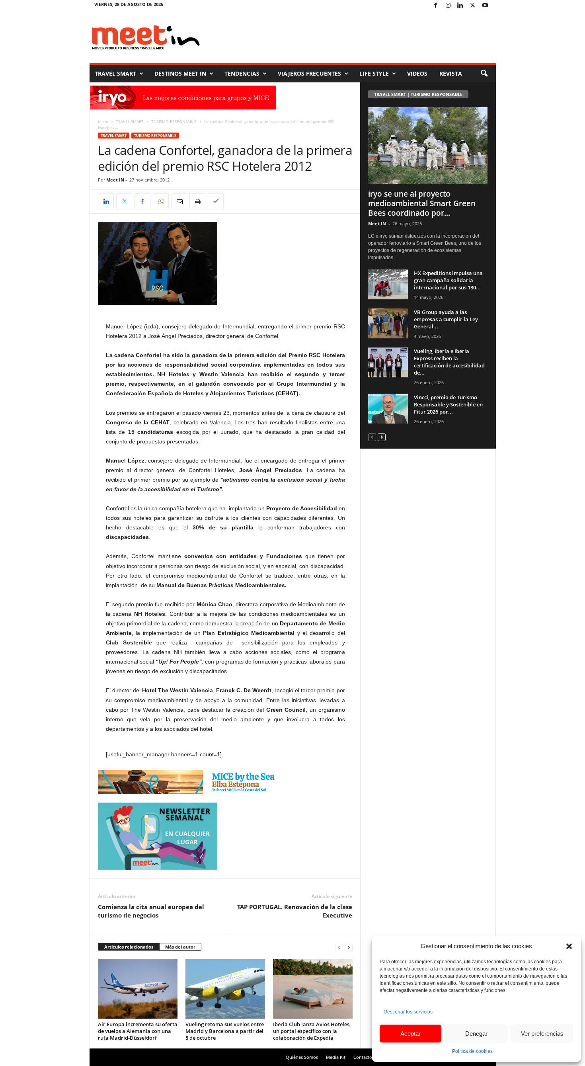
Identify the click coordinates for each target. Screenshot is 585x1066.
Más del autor (180, 947)
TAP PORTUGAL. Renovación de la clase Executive (294, 911)
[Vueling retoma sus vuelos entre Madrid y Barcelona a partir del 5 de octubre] (225, 989)
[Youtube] (485, 6)
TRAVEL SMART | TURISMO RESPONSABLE (418, 94)
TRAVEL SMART (115, 73)
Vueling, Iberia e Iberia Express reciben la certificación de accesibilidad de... (449, 362)
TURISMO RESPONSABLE (174, 121)
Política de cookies (472, 1051)
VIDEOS (417, 73)
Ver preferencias (542, 1033)
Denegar (476, 1033)
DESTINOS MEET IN (180, 73)
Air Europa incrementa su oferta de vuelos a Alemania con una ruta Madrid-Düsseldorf (137, 1031)
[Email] (179, 201)
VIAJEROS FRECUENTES (309, 73)
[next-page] (349, 947)
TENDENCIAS (241, 73)
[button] (569, 946)
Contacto (362, 1057)
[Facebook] (436, 6)
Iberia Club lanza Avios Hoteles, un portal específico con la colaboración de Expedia (312, 1031)
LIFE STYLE (374, 73)
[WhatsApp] (161, 201)
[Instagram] (448, 6)
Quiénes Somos (302, 1057)
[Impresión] (197, 201)
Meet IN (115, 180)
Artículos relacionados (128, 947)
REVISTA (450, 73)
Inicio (103, 121)
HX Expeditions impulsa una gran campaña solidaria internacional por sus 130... (448, 280)
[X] (473, 6)
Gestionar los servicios (408, 1012)
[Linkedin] (460, 6)
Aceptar (410, 1033)
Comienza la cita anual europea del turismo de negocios (151, 911)
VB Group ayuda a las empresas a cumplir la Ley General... (446, 319)
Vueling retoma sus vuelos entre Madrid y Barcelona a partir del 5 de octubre (224, 1031)
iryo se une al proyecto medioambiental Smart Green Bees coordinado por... (422, 203)
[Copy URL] (216, 201)
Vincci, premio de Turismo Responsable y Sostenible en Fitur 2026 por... (448, 404)
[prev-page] (339, 947)
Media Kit (335, 1057)
